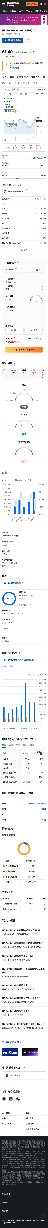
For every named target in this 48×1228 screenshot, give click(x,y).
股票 (5, 11)
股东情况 (7, 828)
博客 (28, 1113)
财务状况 (35, 76)
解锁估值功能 (38, 158)
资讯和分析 (22, 76)
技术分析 (7, 363)
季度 (11, 666)
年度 (4, 666)
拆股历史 (36, 83)
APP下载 (29, 1118)
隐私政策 (5, 1202)
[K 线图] (4, 89)
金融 (44, 809)
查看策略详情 (14, 68)
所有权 (17, 83)
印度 (44, 820)
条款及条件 (6, 1194)
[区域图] (8, 89)
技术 (45, 76)
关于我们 (6, 1113)
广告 (4, 1118)
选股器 (13, 11)
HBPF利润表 (9, 653)
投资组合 (30, 1124)
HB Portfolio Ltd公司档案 (17, 792)
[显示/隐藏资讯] (18, 89)
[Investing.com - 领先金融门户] (13, 4)
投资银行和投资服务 (37, 803)
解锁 (28, 782)
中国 (21, 11)
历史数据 (26, 83)
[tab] (14, 373)
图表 (12, 76)
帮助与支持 (6, 1124)
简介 (10, 83)
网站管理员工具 (32, 1129)
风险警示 (5, 1211)
